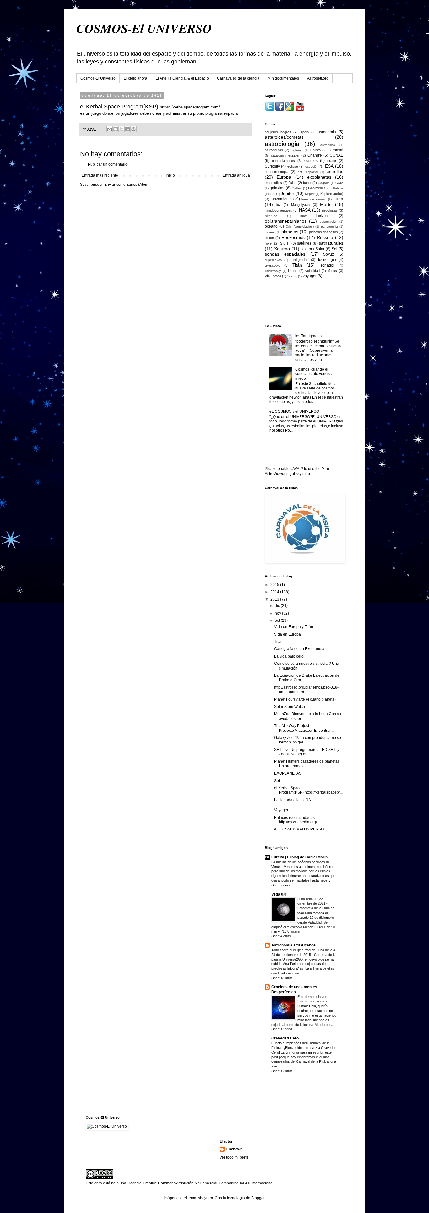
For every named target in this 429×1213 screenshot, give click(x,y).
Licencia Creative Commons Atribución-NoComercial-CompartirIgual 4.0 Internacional (200, 1183)
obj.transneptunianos (286, 220)
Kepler (309, 194)
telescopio (272, 265)
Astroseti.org (318, 78)
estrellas (335, 171)
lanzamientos (282, 199)
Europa (284, 176)
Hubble (338, 188)
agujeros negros (278, 132)
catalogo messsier (285, 155)
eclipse (292, 166)
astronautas (274, 150)
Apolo (304, 132)
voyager (310, 276)
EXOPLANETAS (287, 773)
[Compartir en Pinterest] (133, 129)
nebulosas (330, 210)
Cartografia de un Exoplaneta (299, 649)
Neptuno (271, 216)
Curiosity (272, 166)
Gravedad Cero (285, 1038)
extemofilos (273, 183)
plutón (269, 238)
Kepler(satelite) (331, 194)
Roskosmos (293, 237)
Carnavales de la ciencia (238, 78)
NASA (305, 209)
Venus (332, 271)
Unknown (234, 1149)
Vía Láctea (273, 276)
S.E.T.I (285, 243)
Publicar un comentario (108, 164)
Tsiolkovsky (273, 271)
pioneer (270, 232)
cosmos (311, 160)
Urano (292, 271)
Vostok (292, 276)
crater (331, 161)
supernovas (273, 260)
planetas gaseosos (323, 232)
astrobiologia (282, 144)
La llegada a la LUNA (292, 800)
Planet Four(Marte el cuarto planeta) (305, 699)
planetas (289, 231)
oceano (271, 226)
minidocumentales (278, 210)
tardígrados (299, 260)
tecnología (327, 259)
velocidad (312, 271)
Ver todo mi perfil (234, 1157)
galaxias (277, 188)
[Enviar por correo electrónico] (109, 129)
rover (269, 243)
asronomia (327, 132)
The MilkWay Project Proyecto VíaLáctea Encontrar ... (304, 728)
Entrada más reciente (100, 175)
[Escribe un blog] (115, 129)
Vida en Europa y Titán (293, 627)
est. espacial (308, 172)
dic (278, 606)
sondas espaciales (285, 253)
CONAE (336, 155)
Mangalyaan (300, 205)
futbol (307, 183)
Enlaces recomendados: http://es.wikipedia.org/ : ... (298, 819)
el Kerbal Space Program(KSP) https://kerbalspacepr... (308, 790)
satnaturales (331, 242)
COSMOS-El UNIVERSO (144, 28)
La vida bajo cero (289, 656)
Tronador (326, 265)
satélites (304, 243)
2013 (275, 599)
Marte (326, 204)
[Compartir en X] (121, 129)
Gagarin (323, 183)
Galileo (297, 188)
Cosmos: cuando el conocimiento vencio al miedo (314, 374)
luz (278, 205)
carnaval (336, 150)
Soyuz (328, 254)
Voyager (281, 810)
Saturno (282, 248)
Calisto (315, 150)
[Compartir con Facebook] (127, 129)
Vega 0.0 (278, 894)
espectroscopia (276, 172)
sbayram (205, 1198)
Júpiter (287, 193)
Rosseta (325, 237)
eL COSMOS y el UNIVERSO (294, 411)
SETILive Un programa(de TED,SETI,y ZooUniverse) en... (306, 751)
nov (278, 613)
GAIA (339, 183)
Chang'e (314, 155)
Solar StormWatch (289, 706)
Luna (338, 198)
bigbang (297, 150)
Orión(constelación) (300, 226)
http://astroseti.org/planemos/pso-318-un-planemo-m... (306, 689)
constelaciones (283, 161)
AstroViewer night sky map (287, 473)
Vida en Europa (287, 634)
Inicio (170, 175)
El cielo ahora (135, 78)
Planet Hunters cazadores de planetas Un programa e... (306, 763)
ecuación (311, 166)
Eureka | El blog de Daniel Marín (299, 857)
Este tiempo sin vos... (314, 997)
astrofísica (327, 144)
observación (328, 221)
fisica (292, 183)
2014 (275, 592)
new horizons (314, 216)
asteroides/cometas (284, 137)
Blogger (257, 1198)
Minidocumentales (283, 78)
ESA (329, 165)
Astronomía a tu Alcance (293, 945)
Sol (334, 249)
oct (278, 620)
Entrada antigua (236, 175)
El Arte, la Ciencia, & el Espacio (182, 78)
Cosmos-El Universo (98, 78)
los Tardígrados (308, 336)
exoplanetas (319, 176)
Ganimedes (317, 188)
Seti (277, 781)
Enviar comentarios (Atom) (126, 184)
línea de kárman (313, 199)
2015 (275, 584)
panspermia (329, 226)
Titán (297, 264)
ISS (272, 194)
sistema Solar (312, 249)
